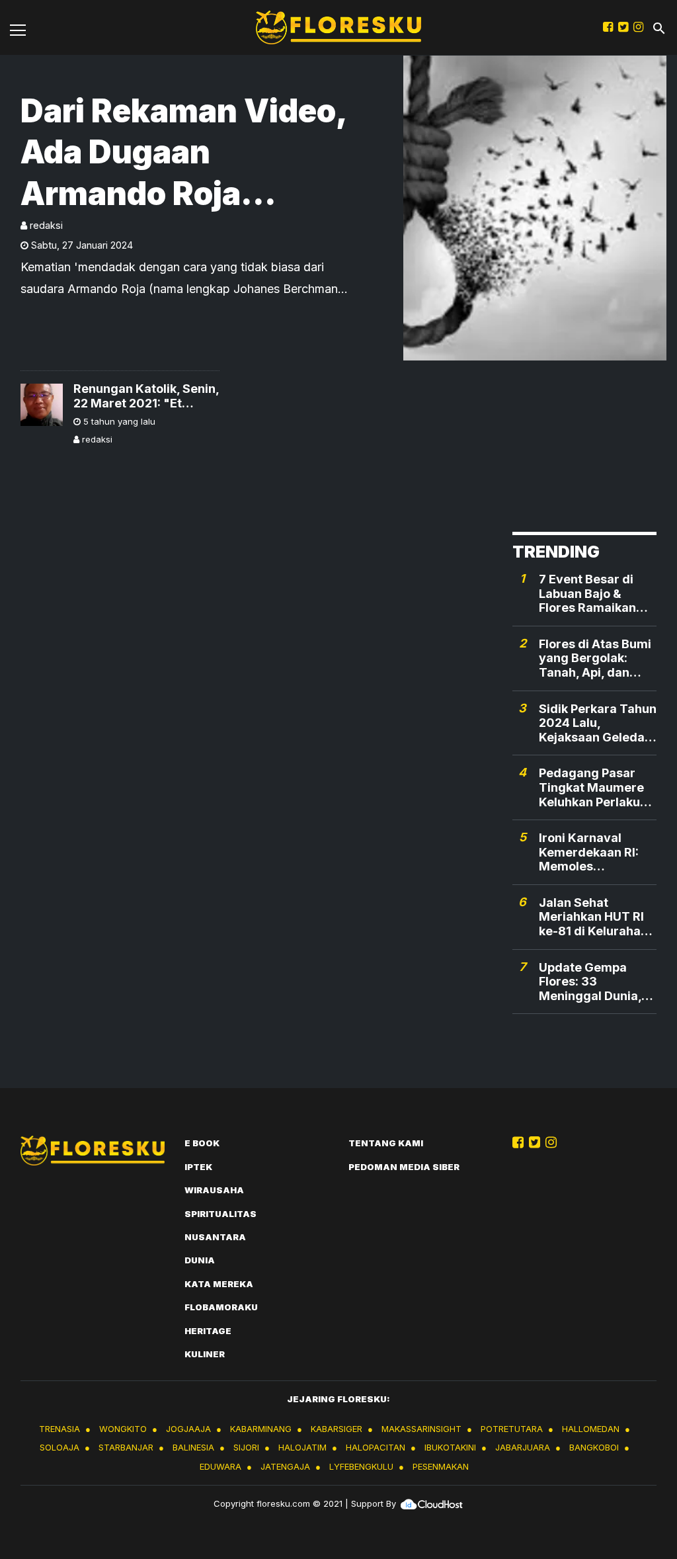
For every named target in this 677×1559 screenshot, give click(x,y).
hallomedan (590, 1428)
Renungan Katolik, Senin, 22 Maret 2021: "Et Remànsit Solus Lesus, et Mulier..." (146, 396)
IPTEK (198, 1166)
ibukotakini (450, 1447)
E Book (201, 1143)
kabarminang (261, 1428)
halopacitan (375, 1447)
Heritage (207, 1331)
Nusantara (215, 1237)
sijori (246, 1447)
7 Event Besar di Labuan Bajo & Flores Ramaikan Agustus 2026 (587, 593)
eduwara (220, 1466)
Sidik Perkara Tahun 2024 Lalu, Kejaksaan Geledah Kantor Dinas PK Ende (598, 723)
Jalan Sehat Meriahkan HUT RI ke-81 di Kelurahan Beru (593, 917)
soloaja (59, 1447)
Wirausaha (214, 1190)
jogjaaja (188, 1428)
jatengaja (285, 1466)
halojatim (302, 1447)
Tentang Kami (385, 1143)
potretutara (512, 1428)
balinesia (193, 1447)
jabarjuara (522, 1447)
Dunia (199, 1260)
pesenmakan (441, 1466)
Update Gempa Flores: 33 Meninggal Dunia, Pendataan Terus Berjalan (590, 981)
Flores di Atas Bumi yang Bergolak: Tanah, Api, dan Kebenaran (595, 658)
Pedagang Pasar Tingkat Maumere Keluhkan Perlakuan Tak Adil (597, 787)
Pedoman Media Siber (403, 1166)
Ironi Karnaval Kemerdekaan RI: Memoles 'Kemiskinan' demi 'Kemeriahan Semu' (597, 852)
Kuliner (204, 1354)
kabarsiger (336, 1428)
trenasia (59, 1428)
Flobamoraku (221, 1307)
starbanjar (126, 1447)
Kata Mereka (218, 1284)
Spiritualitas (220, 1213)
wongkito (123, 1428)
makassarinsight (421, 1428)
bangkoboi (594, 1447)
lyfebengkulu (361, 1466)
